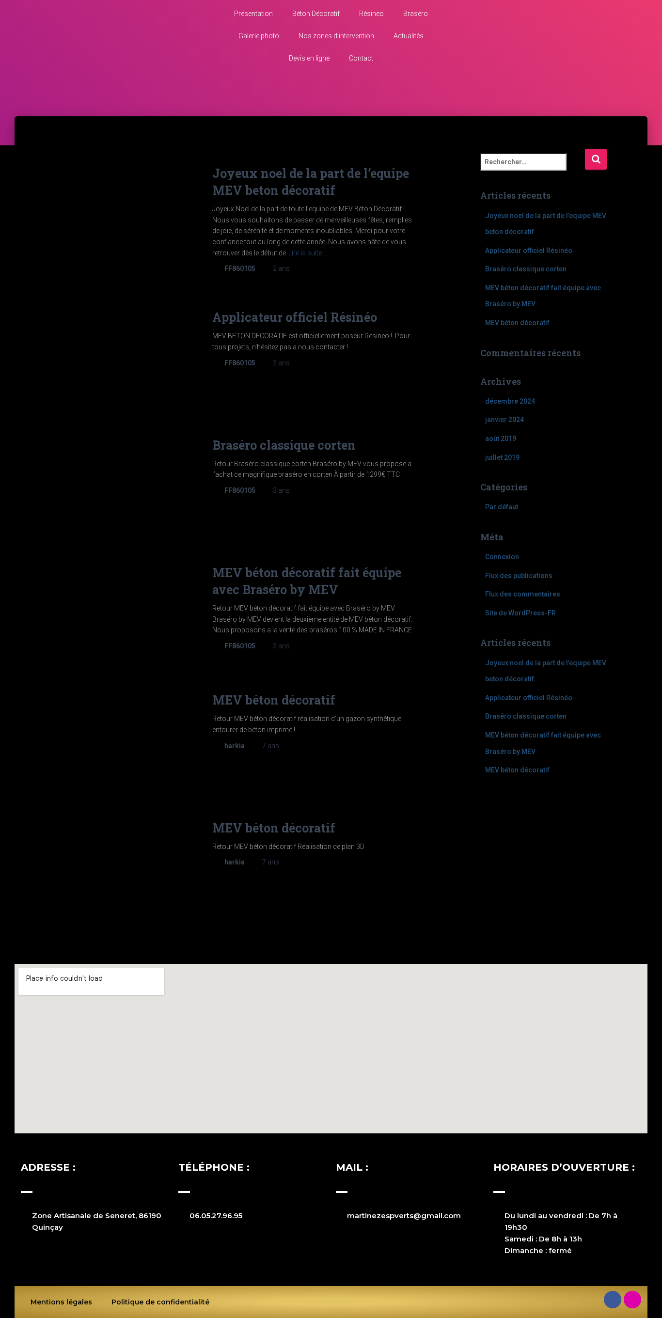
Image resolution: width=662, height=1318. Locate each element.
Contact (361, 58)
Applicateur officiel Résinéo (294, 317)
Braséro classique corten (284, 445)
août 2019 (500, 438)
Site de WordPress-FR (520, 613)
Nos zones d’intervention (336, 36)
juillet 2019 (502, 457)
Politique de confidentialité (160, 1302)
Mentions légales (61, 1302)
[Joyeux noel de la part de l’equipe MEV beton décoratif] (126, 210)
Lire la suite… (307, 253)
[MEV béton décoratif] (126, 737)
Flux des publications (518, 576)
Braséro (415, 13)
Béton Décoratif (316, 13)
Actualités (409, 36)
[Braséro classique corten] (126, 482)
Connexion (502, 557)
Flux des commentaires (522, 594)
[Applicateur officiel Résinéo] (126, 354)
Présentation (253, 13)
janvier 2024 (504, 420)
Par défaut (501, 507)
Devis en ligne (309, 58)
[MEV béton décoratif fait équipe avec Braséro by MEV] (126, 609)
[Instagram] (632, 1299)
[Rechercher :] (532, 168)
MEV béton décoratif (273, 700)
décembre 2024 (510, 401)
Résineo (371, 13)
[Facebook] (612, 1299)
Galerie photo (258, 36)
